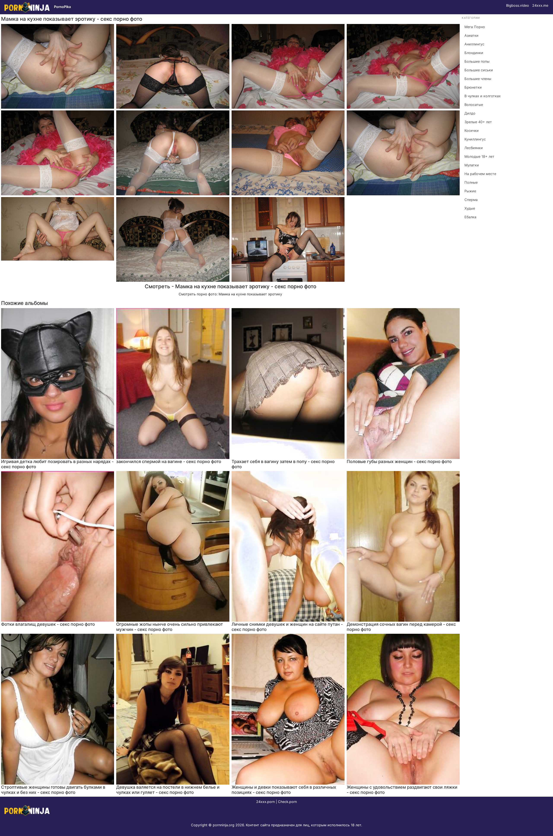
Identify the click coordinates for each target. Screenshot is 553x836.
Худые (469, 208)
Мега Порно (474, 27)
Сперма (471, 199)
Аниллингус (474, 44)
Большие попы (476, 61)
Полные (471, 182)
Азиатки (471, 35)
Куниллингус (475, 139)
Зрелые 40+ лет (478, 122)
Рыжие (470, 191)
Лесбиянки (473, 148)
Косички (471, 130)
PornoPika (62, 7)
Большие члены (477, 78)
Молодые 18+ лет (479, 156)
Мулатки (471, 165)
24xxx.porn (265, 801)
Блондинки (473, 53)
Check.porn (287, 801)
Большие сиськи (478, 70)
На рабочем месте (480, 174)
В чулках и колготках (482, 96)
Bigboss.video (517, 5)
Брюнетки (473, 87)
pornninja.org (223, 825)
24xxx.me (540, 5)
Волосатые (473, 104)
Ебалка (470, 217)
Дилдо (469, 113)
